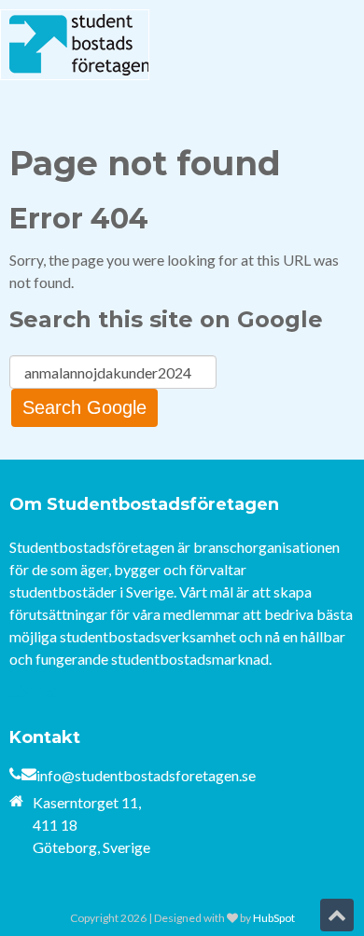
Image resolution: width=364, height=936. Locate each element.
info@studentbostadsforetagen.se (146, 775)
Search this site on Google (166, 319)
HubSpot (274, 918)
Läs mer (34, 690)
